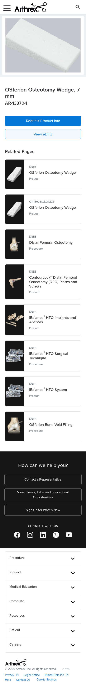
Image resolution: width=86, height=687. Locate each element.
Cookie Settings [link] (47, 679)
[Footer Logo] (16, 662)
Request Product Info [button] (43, 121)
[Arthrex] (29, 7)
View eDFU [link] (43, 134)
